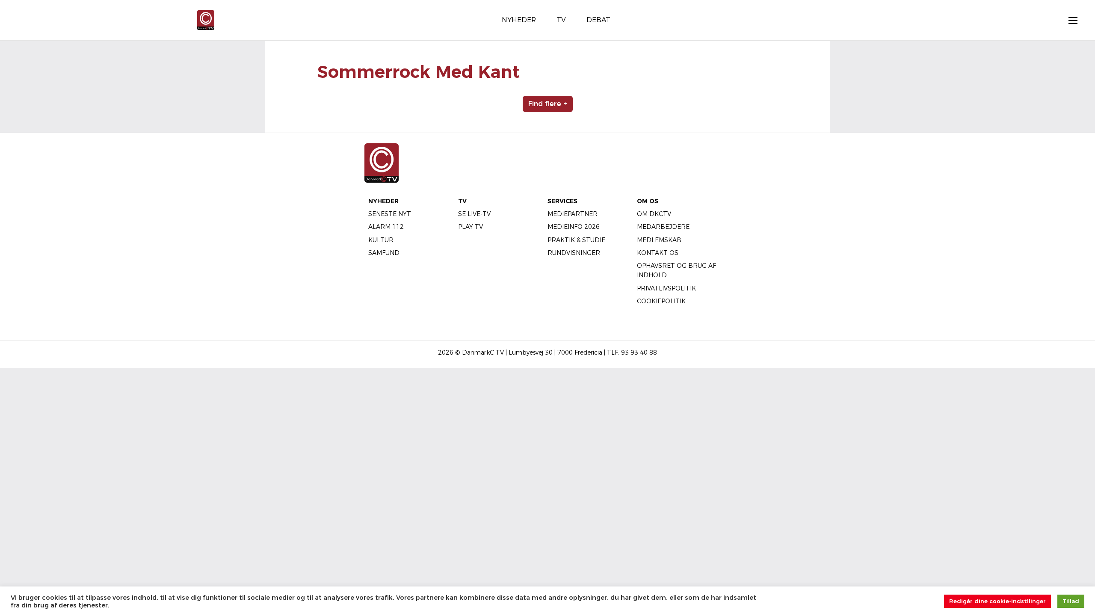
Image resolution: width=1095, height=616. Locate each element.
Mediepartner (573, 214)
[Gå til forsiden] (205, 19)
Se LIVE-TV (474, 214)
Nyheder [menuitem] (519, 20)
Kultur (381, 240)
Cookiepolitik (661, 301)
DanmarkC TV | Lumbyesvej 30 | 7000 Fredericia (532, 352)
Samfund (384, 253)
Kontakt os (657, 253)
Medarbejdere (663, 227)
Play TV (470, 227)
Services (562, 201)
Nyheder (383, 201)
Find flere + (547, 104)
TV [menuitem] (561, 20)
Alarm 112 (386, 227)
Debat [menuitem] (598, 20)
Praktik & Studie (576, 240)
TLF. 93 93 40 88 (632, 352)
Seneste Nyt (389, 214)
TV (462, 201)
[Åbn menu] (1068, 20)
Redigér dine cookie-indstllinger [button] (997, 601)
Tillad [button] (1070, 601)
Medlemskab (659, 240)
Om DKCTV (654, 214)
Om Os (647, 201)
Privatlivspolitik (666, 288)
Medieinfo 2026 (574, 227)
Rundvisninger (574, 253)
